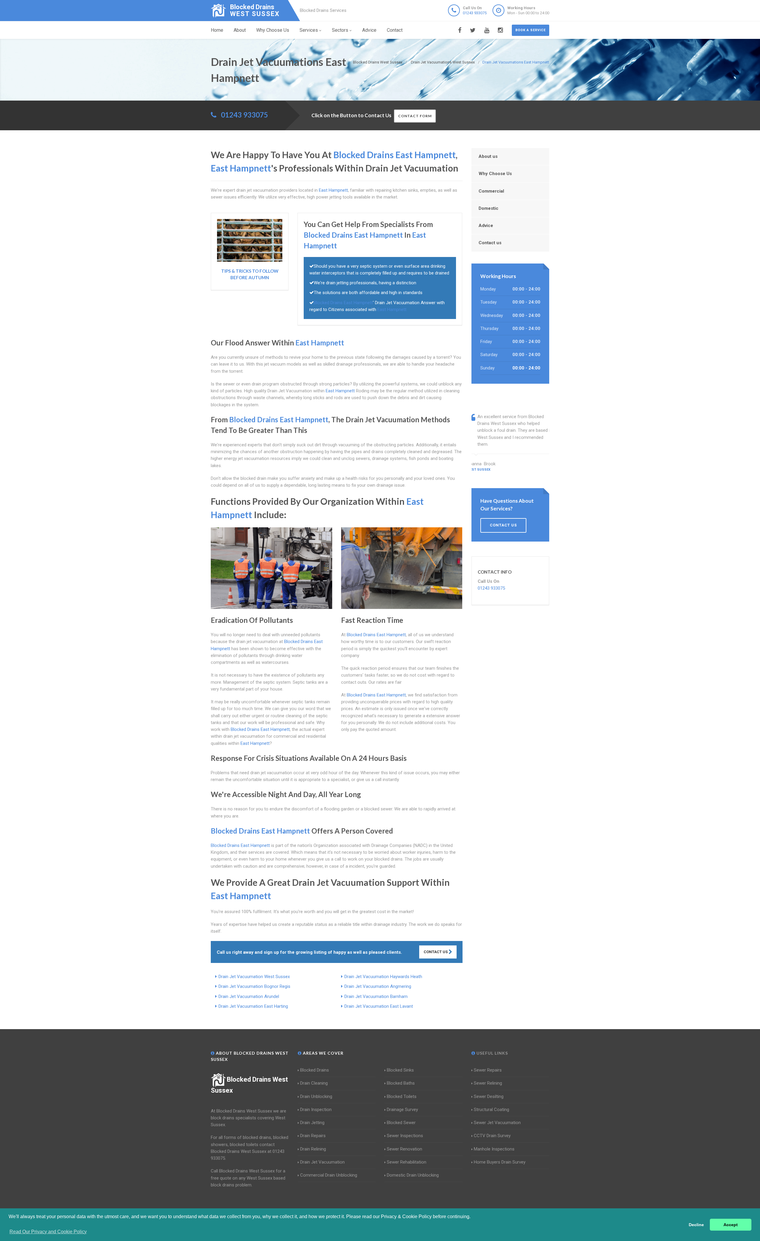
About (240, 30)
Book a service (530, 30)
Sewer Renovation (404, 1149)
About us (488, 156)
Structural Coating (491, 1109)
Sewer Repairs (488, 1070)
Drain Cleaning (314, 1083)
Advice (369, 30)
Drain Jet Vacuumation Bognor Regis (254, 986)
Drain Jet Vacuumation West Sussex (254, 976)
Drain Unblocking (316, 1096)
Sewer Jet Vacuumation (497, 1122)
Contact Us (436, 952)
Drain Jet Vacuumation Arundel (248, 996)
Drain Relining (313, 1149)
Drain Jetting (312, 1122)
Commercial (491, 191)
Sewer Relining (488, 1083)
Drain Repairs (313, 1135)
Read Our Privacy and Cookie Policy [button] (48, 1231)
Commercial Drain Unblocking (328, 1175)
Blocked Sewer (401, 1122)
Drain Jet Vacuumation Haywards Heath (383, 976)
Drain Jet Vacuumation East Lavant (378, 1006)
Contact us (490, 242)
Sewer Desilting (489, 1096)
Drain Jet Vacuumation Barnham (376, 996)
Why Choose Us (272, 30)
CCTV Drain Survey (492, 1135)
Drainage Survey (402, 1109)
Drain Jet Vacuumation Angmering (377, 986)
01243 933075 (475, 13)
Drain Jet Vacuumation (322, 1162)
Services (309, 30)
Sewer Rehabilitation (406, 1162)
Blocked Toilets (402, 1096)
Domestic (488, 208)
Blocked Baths (401, 1083)
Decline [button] (696, 1224)
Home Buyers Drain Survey (499, 1162)
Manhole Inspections (494, 1149)
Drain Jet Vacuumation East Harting (253, 1006)
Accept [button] (730, 1224)
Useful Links (491, 1053)
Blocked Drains (314, 1070)
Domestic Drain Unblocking (413, 1175)
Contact (395, 30)
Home (217, 30)
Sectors (340, 30)
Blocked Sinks (400, 1070)
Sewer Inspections (405, 1135)
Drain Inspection (316, 1109)
